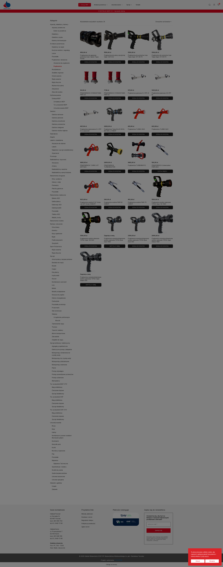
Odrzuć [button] (198, 561)
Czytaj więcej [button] (204, 556)
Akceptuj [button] (212, 561)
